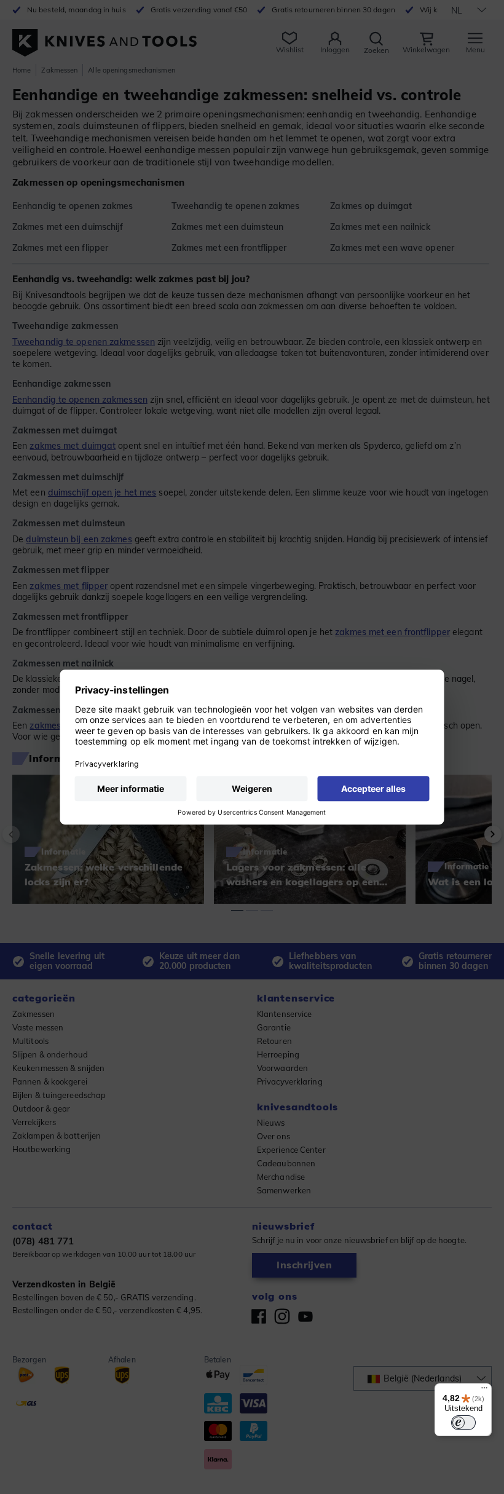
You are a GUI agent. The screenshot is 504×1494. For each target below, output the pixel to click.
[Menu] (484, 1390)
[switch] (463, 1422)
